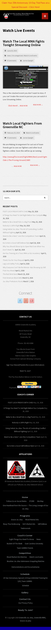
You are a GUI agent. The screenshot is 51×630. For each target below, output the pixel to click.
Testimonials (25, 528)
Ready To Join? (25, 610)
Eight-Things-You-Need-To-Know (21, 539)
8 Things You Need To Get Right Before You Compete (23, 215)
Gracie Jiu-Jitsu (17, 519)
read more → (38, 105)
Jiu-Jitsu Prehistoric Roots (13, 281)
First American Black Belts (12, 278)
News (39, 539)
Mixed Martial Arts (32, 519)
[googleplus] (25, 300)
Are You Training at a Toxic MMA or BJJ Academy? (22, 253)
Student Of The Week (14, 543)
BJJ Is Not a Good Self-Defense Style (16, 243)
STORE (31, 501)
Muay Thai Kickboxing (11, 524)
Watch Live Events (30, 56)
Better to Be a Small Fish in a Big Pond (17, 222)
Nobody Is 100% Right (11, 225)
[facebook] (20, 300)
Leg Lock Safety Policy (11, 264)
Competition (25, 553)
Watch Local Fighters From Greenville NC (22, 125)
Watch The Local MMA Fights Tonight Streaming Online (23, 43)
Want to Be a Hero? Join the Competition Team (21, 236)
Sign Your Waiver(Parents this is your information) (25, 365)
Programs (25, 515)
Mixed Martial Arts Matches (17, 557)
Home (25, 497)
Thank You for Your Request (13, 260)
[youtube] (31, 300)
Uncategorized (17, 56)
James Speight (28, 61)
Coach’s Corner (24, 535)
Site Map (40, 501)
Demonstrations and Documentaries (25, 567)
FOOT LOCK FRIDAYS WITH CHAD (15, 211)
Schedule (24, 574)
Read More (24, 106)
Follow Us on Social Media (16, 501)
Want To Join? (25, 371)
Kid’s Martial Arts (29, 524)
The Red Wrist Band (10, 274)
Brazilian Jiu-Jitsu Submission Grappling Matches (25, 561)
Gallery (24, 592)
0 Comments (11, 61)
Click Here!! (13, 105)
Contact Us (24, 599)
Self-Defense (42, 524)
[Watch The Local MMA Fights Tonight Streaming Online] (25, 77)
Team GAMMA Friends (25, 548)
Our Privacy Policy (25, 603)
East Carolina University (34, 543)
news (9, 56)
